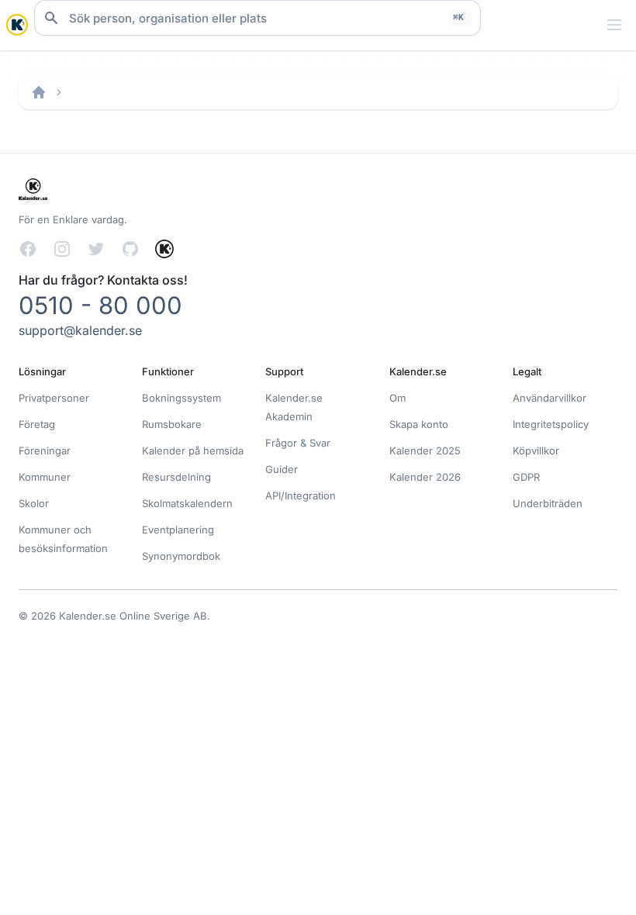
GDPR (526, 477)
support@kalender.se (80, 330)
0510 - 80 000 (100, 305)
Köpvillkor (536, 450)
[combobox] (257, 18)
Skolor (34, 503)
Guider (281, 469)
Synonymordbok (181, 556)
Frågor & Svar (297, 443)
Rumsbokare (172, 424)
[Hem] (39, 92)
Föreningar (45, 450)
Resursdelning (176, 477)
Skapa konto (418, 424)
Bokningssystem (181, 398)
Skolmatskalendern (187, 503)
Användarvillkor (549, 398)
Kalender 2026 (425, 477)
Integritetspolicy (551, 424)
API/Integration (300, 495)
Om (397, 398)
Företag (37, 424)
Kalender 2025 (425, 450)
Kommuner (45, 477)
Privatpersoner (54, 398)
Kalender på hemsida (193, 450)
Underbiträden (547, 503)
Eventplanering (178, 529)
